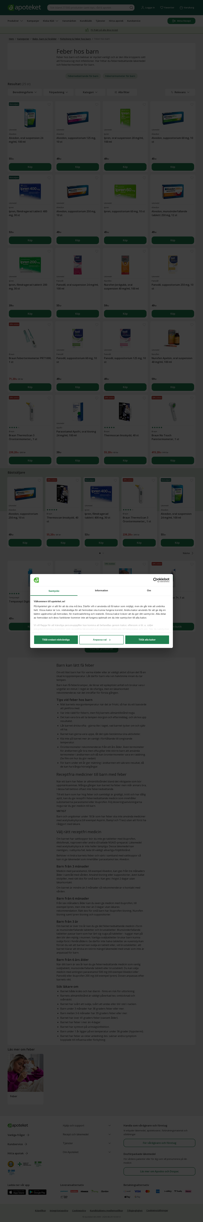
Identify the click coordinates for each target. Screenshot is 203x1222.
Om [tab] (149, 590)
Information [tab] (101, 590)
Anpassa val (100, 639)
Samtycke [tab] (54, 591)
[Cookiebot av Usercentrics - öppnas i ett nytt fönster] (155, 580)
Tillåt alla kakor (147, 639)
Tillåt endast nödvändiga (56, 639)
